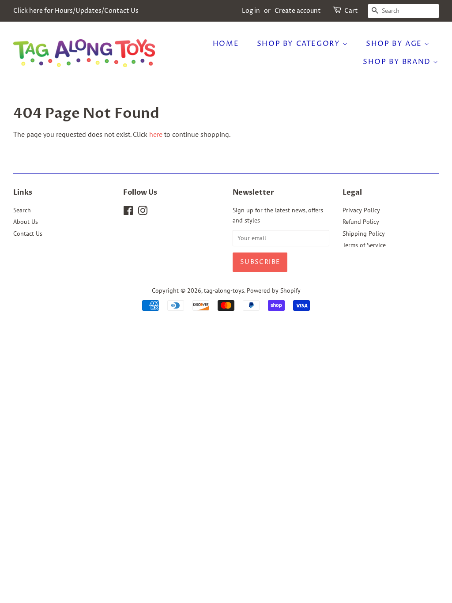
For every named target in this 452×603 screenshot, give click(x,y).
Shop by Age (395, 44)
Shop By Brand (398, 62)
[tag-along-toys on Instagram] (142, 212)
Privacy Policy (361, 210)
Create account (298, 11)
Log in (251, 11)
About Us (25, 222)
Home (226, 44)
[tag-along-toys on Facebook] (128, 212)
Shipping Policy (364, 233)
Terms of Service (364, 245)
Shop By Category (300, 44)
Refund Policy (361, 222)
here (155, 134)
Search (22, 210)
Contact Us (27, 233)
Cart (351, 11)
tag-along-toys (224, 290)
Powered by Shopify (274, 290)
